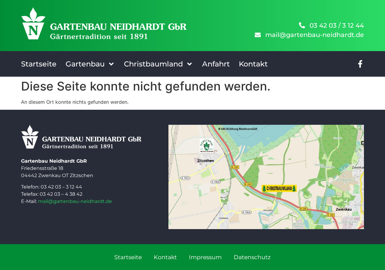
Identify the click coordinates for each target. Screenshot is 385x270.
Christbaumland (153, 64)
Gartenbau (85, 64)
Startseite (39, 64)
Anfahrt (216, 64)
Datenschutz (252, 257)
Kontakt (253, 64)
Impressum (205, 257)
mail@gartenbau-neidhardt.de (75, 201)
